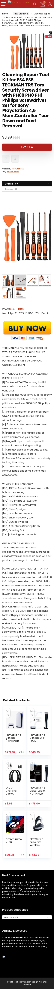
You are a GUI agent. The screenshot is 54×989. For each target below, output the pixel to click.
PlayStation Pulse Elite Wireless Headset (36, 843)
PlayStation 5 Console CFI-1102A (37, 738)
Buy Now (27, 147)
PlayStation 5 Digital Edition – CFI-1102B (37, 790)
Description (11, 183)
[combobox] (27, 917)
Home (5, 13)
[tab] (27, 183)
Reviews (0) (11, 189)
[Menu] (3, 4)
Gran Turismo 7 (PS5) (14, 840)
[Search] (34, 4)
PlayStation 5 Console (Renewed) (13, 738)
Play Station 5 (21, 13)
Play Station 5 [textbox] (26, 917)
